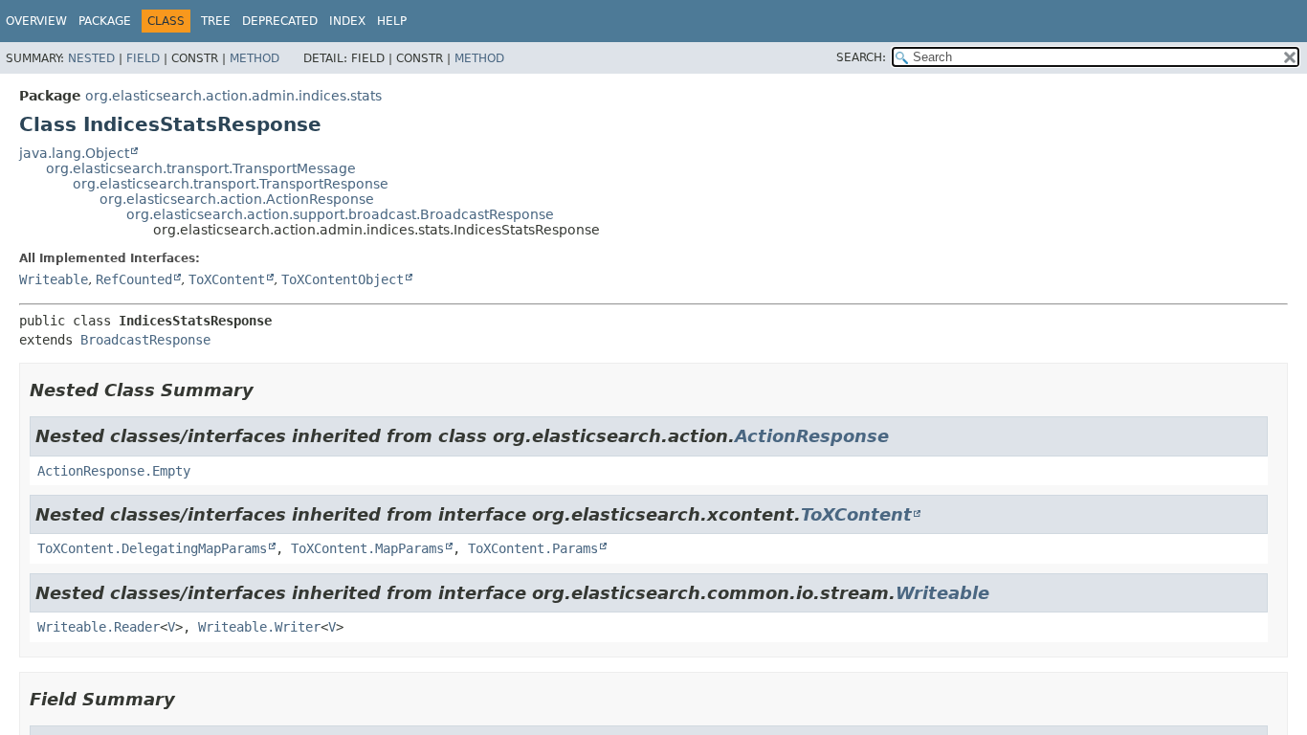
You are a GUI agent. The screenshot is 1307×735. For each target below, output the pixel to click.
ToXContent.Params (533, 548)
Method (254, 58)
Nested (91, 58)
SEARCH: (861, 57)
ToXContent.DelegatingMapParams (152, 548)
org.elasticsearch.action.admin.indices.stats (233, 95)
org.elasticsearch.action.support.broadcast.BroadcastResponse (340, 214)
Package (104, 21)
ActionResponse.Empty (113, 471)
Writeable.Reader (98, 627)
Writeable (53, 279)
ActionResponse (812, 436)
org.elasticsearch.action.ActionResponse (237, 199)
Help (392, 21)
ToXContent (226, 279)
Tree (216, 21)
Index (347, 21)
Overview (36, 21)
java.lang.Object (74, 153)
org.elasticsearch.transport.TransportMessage (201, 168)
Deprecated (280, 21)
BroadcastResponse (145, 339)
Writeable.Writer (259, 627)
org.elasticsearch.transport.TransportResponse (230, 183)
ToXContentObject (342, 279)
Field (143, 58)
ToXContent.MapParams (367, 548)
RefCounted (134, 279)
